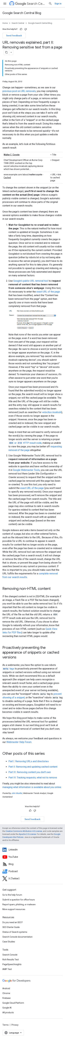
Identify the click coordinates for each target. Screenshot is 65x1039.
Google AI (6, 1007)
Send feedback (14, 35)
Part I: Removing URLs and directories (28, 761)
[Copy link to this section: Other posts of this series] (48, 754)
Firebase (6, 998)
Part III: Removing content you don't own (29, 772)
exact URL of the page (48, 291)
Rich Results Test (10, 959)
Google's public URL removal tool (30, 280)
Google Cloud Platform (13, 1003)
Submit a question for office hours (18, 899)
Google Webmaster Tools (26, 470)
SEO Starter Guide (11, 927)
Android (6, 988)
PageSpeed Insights (11, 964)
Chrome (6, 993)
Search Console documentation (17, 937)
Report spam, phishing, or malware (19, 904)
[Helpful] (21, 29)
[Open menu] (5, 3)
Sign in (58, 3)
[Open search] (50, 3)
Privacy (14, 1025)
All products (8, 1012)
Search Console (9, 955)
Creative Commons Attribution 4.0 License (24, 831)
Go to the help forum (12, 895)
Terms (5, 1025)
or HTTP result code (25, 442)
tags (8, 668)
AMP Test (7, 969)
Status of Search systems (14, 932)
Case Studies (8, 941)
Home (5, 23)
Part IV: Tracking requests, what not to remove (32, 777)
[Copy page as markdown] (6, 52)
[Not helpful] (25, 29)
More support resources (13, 909)
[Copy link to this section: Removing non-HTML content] (54, 589)
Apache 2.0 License (27, 834)
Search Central (36, 4)
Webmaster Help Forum (18, 742)
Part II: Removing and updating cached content (32, 766)
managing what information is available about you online (31, 787)
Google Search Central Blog (21, 13)
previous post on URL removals (19, 91)
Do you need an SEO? (12, 922)
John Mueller (16, 793)
